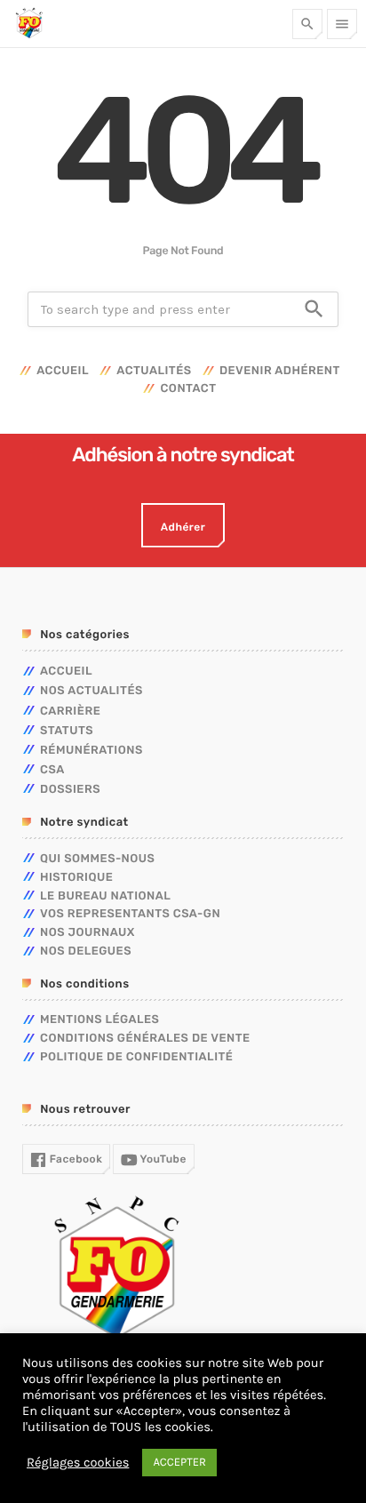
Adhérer (183, 527)
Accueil (62, 371)
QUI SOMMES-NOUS (97, 859)
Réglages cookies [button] (78, 1462)
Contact (188, 389)
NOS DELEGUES (85, 951)
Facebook (74, 1159)
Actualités (153, 371)
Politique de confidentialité (136, 1057)
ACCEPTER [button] (179, 1462)
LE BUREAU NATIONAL (105, 896)
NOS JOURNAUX (87, 932)
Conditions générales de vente (145, 1038)
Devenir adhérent (279, 371)
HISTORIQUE (76, 877)
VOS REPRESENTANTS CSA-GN (130, 914)
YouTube (162, 1159)
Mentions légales (99, 1020)
